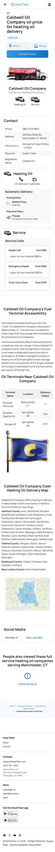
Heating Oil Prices (25, 706)
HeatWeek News (10, 793)
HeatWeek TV (9, 789)
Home (11, 706)
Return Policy (35, 844)
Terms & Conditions (19, 844)
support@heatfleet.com (14, 761)
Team (5, 797)
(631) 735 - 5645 (10, 765)
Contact (7, 746)
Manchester (29, 708)
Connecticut (40, 706)
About (6, 742)
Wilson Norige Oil (27, 683)
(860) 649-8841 (34, 637)
